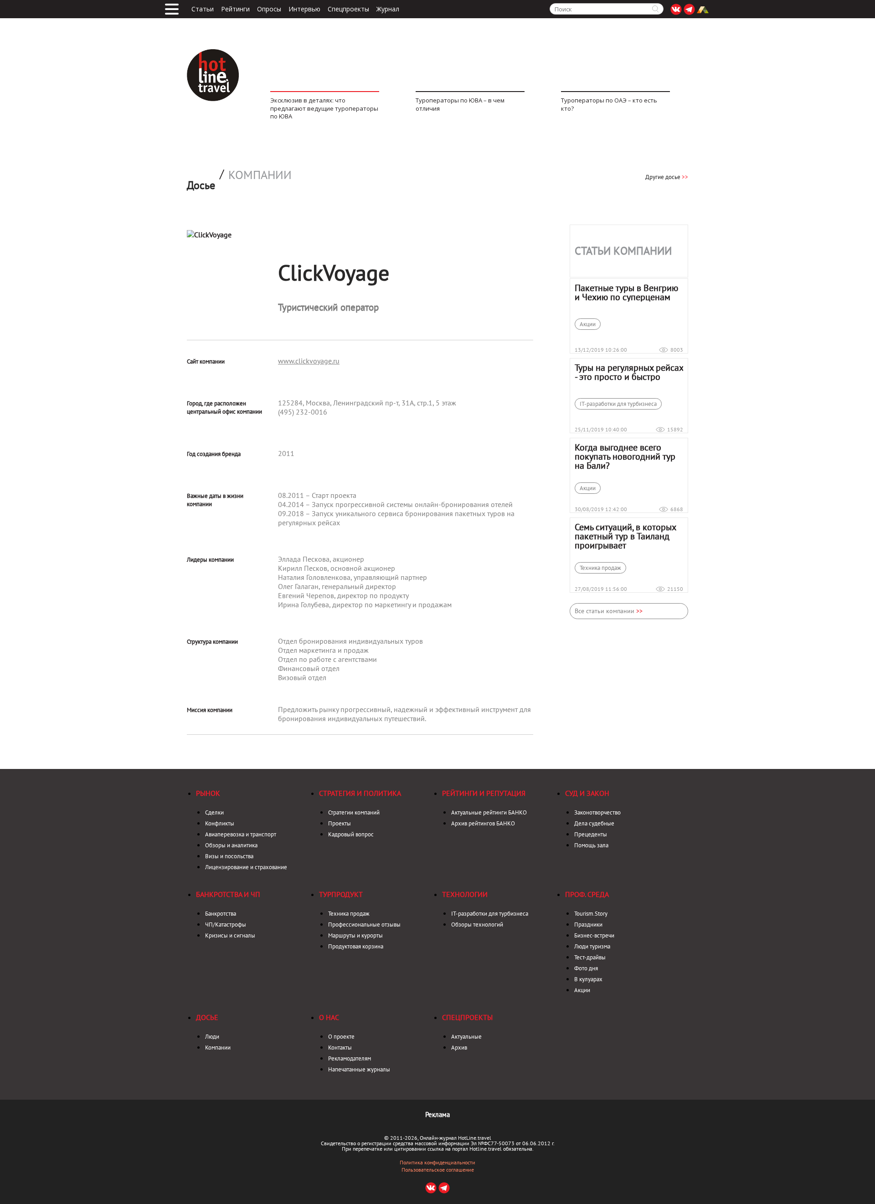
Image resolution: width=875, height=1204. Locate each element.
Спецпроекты (348, 9)
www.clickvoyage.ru (309, 360)
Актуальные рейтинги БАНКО (489, 812)
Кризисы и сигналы (230, 935)
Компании (260, 175)
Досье (207, 1017)
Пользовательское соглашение (437, 1170)
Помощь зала (591, 845)
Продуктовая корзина (355, 946)
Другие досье (666, 177)
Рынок (208, 793)
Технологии (465, 894)
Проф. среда (587, 894)
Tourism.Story (590, 913)
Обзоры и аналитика (231, 845)
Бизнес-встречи (594, 935)
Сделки (214, 812)
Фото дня (586, 968)
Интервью (304, 9)
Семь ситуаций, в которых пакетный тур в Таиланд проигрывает (625, 536)
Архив (459, 1047)
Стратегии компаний (354, 812)
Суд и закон (587, 793)
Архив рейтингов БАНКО (483, 823)
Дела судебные (594, 823)
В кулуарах (588, 979)
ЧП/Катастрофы (225, 924)
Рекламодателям (349, 1058)
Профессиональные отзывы (364, 924)
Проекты (339, 823)
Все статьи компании (609, 611)
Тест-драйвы (590, 957)
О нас (329, 1017)
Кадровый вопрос (351, 834)
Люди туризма (592, 946)
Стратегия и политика (360, 793)
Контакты (340, 1047)
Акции (588, 324)
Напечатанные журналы (359, 1069)
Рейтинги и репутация (483, 793)
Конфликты (219, 823)
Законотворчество (597, 812)
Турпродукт (341, 894)
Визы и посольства (229, 856)
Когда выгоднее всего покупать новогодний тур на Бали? (625, 456)
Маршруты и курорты (355, 935)
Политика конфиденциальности (437, 1162)
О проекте (341, 1036)
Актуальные (466, 1036)
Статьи (202, 9)
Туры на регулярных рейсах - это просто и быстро (629, 372)
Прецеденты (590, 834)
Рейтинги (235, 9)
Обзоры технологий (477, 924)
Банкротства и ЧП (228, 894)
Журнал (387, 9)
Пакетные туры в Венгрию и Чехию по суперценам (626, 292)
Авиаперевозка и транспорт (240, 834)
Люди (212, 1036)
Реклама (437, 1114)
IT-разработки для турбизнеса (618, 404)
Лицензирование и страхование (246, 867)
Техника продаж (600, 568)
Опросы (269, 9)
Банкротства (220, 913)
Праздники (588, 924)
